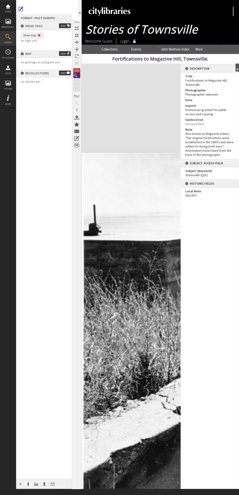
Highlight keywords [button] (76, 110)
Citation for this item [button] (76, 145)
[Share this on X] (20, 481)
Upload (8, 88)
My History (8, 57)
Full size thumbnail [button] (76, 28)
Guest (107, 41)
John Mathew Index (175, 49)
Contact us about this (76, 131)
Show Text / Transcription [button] (76, 96)
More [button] (8, 104)
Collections (110, 49)
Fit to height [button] (76, 49)
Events (136, 49)
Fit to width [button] (76, 42)
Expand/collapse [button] (237, 68)
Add (63, 25)
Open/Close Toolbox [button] (79, 8)
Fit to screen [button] (76, 35)
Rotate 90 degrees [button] (76, 56)
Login (8, 73)
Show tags (30, 35)
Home (8, 11)
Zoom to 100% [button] (76, 63)
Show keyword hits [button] (76, 103)
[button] (76, 75)
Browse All (8, 27)
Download (76, 117)
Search (8, 42)
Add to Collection (76, 124)
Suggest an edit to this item (21, 8)
